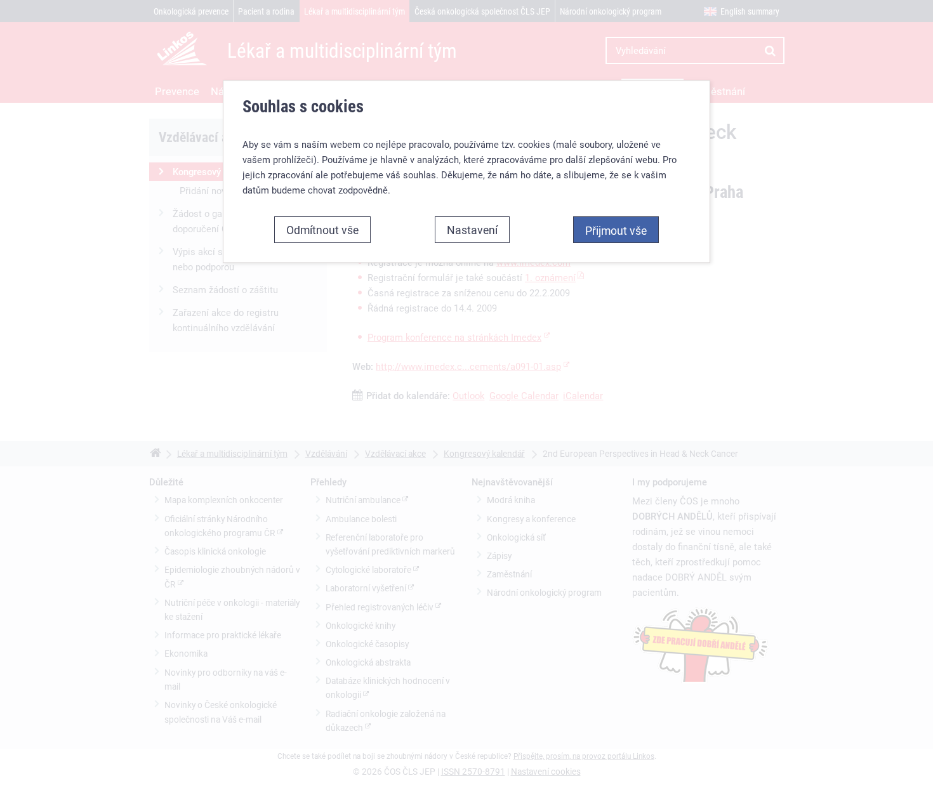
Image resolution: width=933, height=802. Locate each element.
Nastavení (472, 229)
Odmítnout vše (322, 229)
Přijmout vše (616, 230)
